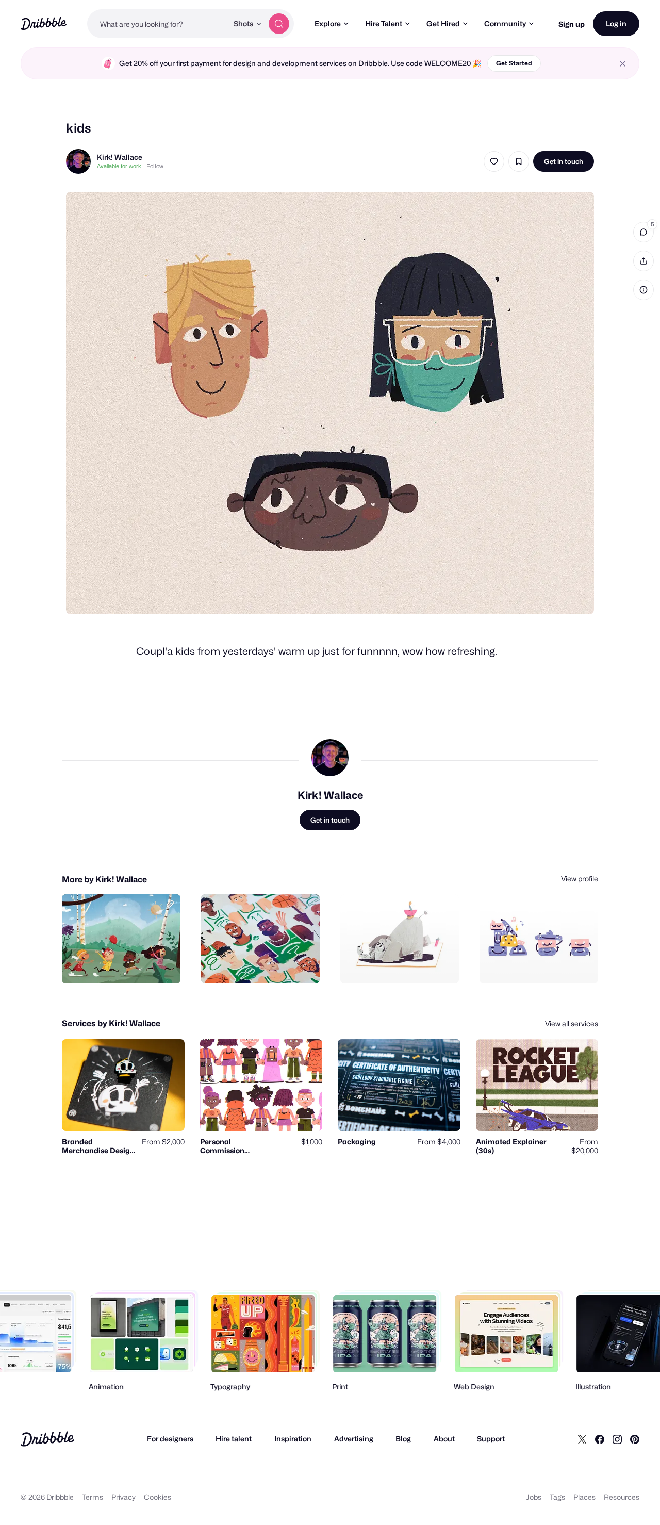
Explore (328, 23)
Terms (92, 1497)
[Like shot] (494, 161)
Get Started (514, 63)
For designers (170, 1438)
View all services (571, 1023)
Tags (557, 1497)
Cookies (157, 1497)
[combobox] (157, 24)
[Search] (279, 23)
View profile (579, 878)
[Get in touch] (120, 964)
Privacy (123, 1497)
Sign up (571, 24)
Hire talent (234, 1438)
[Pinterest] (634, 1439)
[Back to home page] (44, 23)
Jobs (533, 1497)
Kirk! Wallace (119, 157)
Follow (154, 166)
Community (505, 23)
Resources (621, 1497)
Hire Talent (383, 23)
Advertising (353, 1438)
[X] (582, 1439)
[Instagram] (617, 1439)
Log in (616, 23)
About (444, 1438)
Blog (403, 1438)
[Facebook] (599, 1439)
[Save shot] (518, 161)
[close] (623, 64)
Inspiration (292, 1438)
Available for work (119, 166)
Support (491, 1438)
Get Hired (443, 23)
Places (584, 1497)
